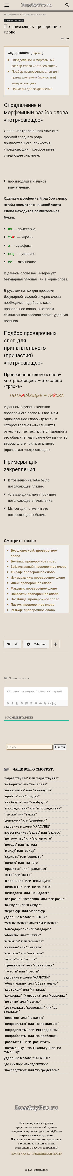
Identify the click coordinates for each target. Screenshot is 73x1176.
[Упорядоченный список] (26, 703)
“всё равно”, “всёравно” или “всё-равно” (35, 899)
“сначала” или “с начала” (23, 947)
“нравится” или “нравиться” (25, 869)
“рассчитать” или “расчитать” (27, 1042)
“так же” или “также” (20, 814)
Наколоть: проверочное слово (35, 594)
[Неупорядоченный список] (31, 703)
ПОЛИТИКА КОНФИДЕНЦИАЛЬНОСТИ (36, 1153)
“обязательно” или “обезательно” (31, 983)
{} (49, 703)
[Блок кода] (40, 703)
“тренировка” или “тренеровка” (29, 965)
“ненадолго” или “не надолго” (27, 893)
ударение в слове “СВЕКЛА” (25, 917)
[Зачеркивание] (21, 703)
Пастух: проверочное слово (33, 604)
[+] (54, 703)
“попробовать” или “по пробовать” (31, 1036)
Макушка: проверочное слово (34, 588)
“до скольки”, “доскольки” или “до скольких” (30, 1009)
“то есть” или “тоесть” (21, 971)
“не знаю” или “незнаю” (22, 1001)
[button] (6, 5)
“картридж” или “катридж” (25, 989)
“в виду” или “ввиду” (19, 850)
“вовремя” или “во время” (24, 953)
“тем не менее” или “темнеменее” (31, 923)
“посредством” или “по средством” (31, 1070)
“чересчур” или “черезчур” (25, 911)
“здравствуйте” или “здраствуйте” (31, 778)
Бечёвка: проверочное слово (33, 561)
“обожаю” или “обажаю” (22, 935)
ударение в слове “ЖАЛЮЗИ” (27, 977)
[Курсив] (12, 703)
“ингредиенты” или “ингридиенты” (31, 1030)
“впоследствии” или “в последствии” (33, 808)
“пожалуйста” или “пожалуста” (28, 790)
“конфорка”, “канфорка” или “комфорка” (35, 995)
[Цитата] (35, 703)
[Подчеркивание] (17, 703)
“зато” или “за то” (18, 875)
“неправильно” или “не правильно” (31, 1024)
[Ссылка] (45, 703)
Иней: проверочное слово (31, 583)
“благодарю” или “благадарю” (27, 929)
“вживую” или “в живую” (23, 905)
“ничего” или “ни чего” (21, 862)
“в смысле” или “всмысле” (24, 941)
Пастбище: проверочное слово (35, 599)
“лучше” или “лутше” (20, 959)
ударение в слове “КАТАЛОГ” (27, 1058)
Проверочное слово (34, 14)
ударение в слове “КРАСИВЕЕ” (27, 826)
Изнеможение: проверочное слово (38, 577)
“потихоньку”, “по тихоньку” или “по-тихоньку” (33, 1050)
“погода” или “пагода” (21, 844)
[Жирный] (7, 703)
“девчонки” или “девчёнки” (25, 820)
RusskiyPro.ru (11, 14)
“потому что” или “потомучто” (28, 838)
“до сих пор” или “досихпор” (26, 1064)
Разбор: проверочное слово (33, 610)
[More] (55, 644)
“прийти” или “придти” (22, 796)
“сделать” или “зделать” (23, 856)
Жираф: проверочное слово (33, 572)
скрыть (37, 53)
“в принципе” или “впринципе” (28, 881)
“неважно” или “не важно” (24, 1018)
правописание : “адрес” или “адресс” (32, 832)
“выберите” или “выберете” (25, 784)
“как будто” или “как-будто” (26, 802)
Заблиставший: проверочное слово (39, 566)
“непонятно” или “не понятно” (27, 887)
